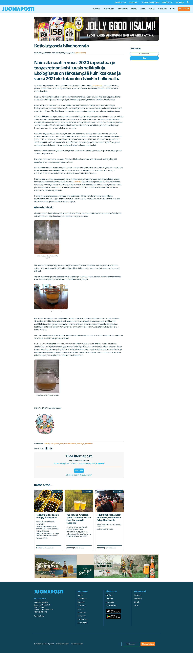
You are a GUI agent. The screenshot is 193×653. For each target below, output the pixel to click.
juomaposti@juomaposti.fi (43, 610)
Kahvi (172, 9)
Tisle (143, 9)
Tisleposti (81, 609)
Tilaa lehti (184, 9)
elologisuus (55, 444)
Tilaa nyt (79, 471)
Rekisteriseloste (77, 644)
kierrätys (80, 444)
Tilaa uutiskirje (148, 644)
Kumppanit (133, 2)
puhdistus (89, 444)
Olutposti (123, 9)
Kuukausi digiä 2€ (61, 463)
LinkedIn (137, 602)
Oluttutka (109, 599)
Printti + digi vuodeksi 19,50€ (88, 463)
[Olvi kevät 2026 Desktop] (96, 28)
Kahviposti (81, 616)
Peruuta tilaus (39, 616)
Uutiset (96, 9)
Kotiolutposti (80, 53)
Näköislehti (167, 2)
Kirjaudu (180, 2)
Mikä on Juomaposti (150, 2)
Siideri (134, 9)
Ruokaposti (82, 612)
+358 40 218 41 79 (40, 612)
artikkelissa (97, 85)
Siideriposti (81, 605)
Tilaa (144, 58)
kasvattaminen (70, 444)
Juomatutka (120, 2)
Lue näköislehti (111, 605)
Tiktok (136, 605)
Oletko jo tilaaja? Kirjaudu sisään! (79, 475)
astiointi (47, 444)
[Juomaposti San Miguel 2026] (96, 566)
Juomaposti (109, 9)
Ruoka (152, 9)
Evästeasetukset (62, 644)
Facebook (137, 595)
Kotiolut (162, 9)
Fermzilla (78, 182)
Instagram (138, 599)
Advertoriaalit (82, 623)
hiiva (62, 444)
